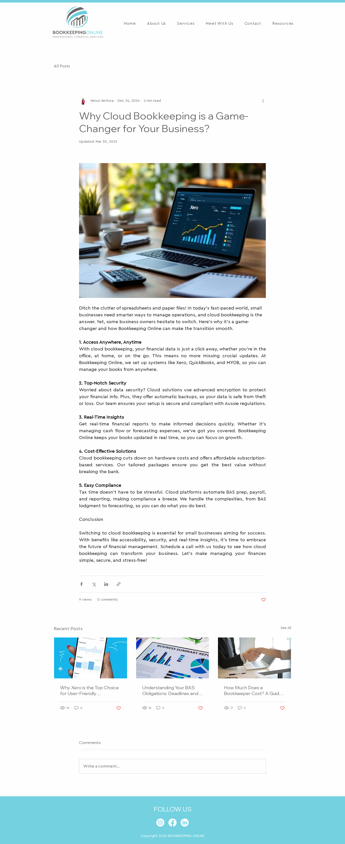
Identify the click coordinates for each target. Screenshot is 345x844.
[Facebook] (172, 823)
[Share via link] (118, 584)
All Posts (62, 66)
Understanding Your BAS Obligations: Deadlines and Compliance (170, 690)
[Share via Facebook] (81, 584)
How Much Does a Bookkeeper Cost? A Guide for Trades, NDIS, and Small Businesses (253, 690)
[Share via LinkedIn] (106, 584)
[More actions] (263, 101)
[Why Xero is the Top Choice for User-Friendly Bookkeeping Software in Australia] (90, 657)
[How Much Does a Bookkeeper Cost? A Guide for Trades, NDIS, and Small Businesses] (254, 657)
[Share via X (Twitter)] (93, 584)
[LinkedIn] (185, 823)
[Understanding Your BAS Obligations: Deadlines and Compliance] (172, 657)
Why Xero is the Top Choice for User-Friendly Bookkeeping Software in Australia (89, 690)
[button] (186, 23)
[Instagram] (160, 823)
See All (286, 628)
